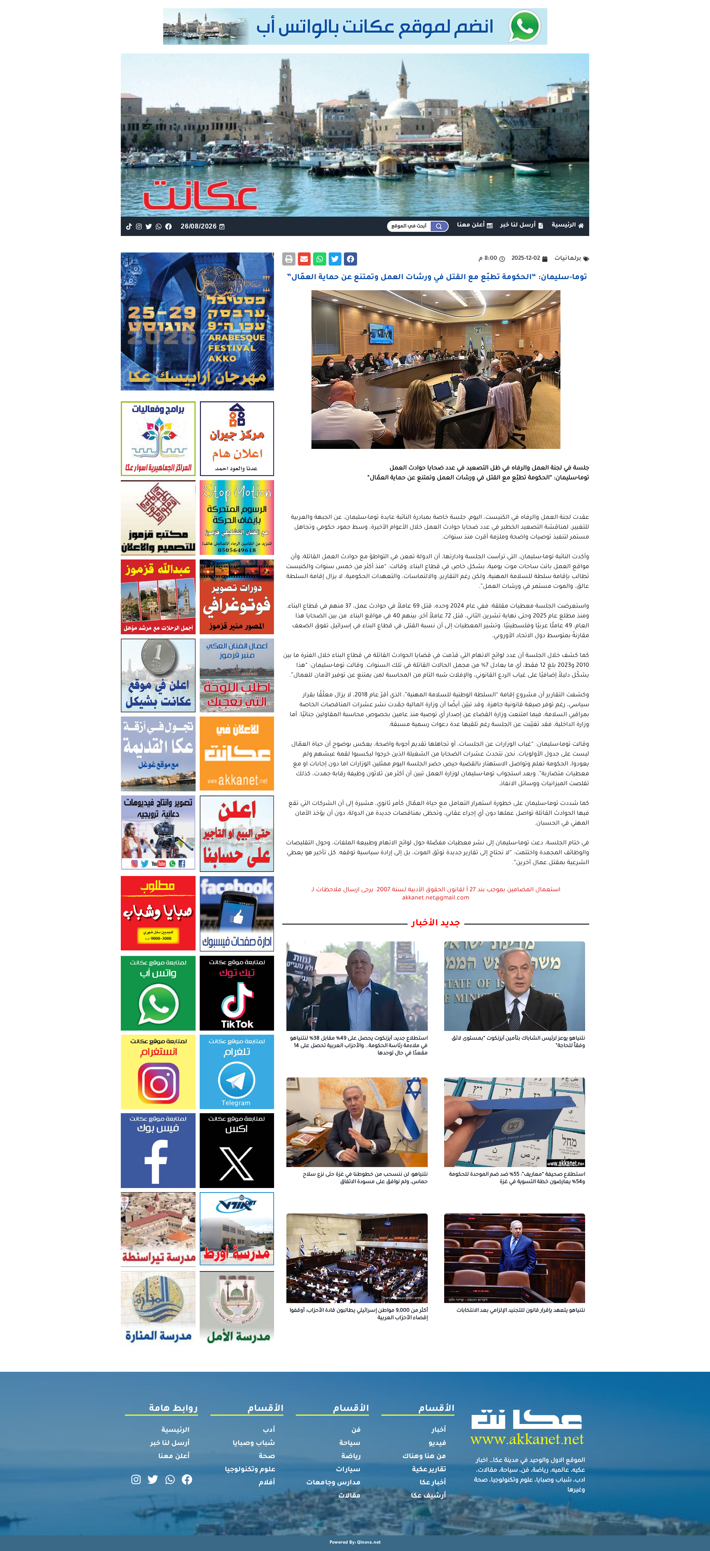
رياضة (351, 1457)
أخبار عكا (433, 1483)
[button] (350, 259)
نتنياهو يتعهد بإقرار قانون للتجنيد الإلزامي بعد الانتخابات (520, 1311)
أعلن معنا (174, 1457)
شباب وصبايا (254, 1443)
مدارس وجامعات (333, 1483)
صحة (267, 1457)
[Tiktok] (129, 226)
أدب (269, 1430)
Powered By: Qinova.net (355, 1542)
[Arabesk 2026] (197, 388)
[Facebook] (169, 226)
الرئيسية (175, 1430)
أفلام (267, 1483)
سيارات (348, 1470)
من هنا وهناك (424, 1457)
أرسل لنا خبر (170, 1443)
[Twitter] (148, 226)
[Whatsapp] (159, 226)
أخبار (439, 1430)
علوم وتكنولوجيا (250, 1470)
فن (356, 1430)
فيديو (437, 1443)
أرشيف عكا (428, 1496)
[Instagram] (139, 226)
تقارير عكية (429, 1470)
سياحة (350, 1443)
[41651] (355, 42)
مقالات (349, 1496)
